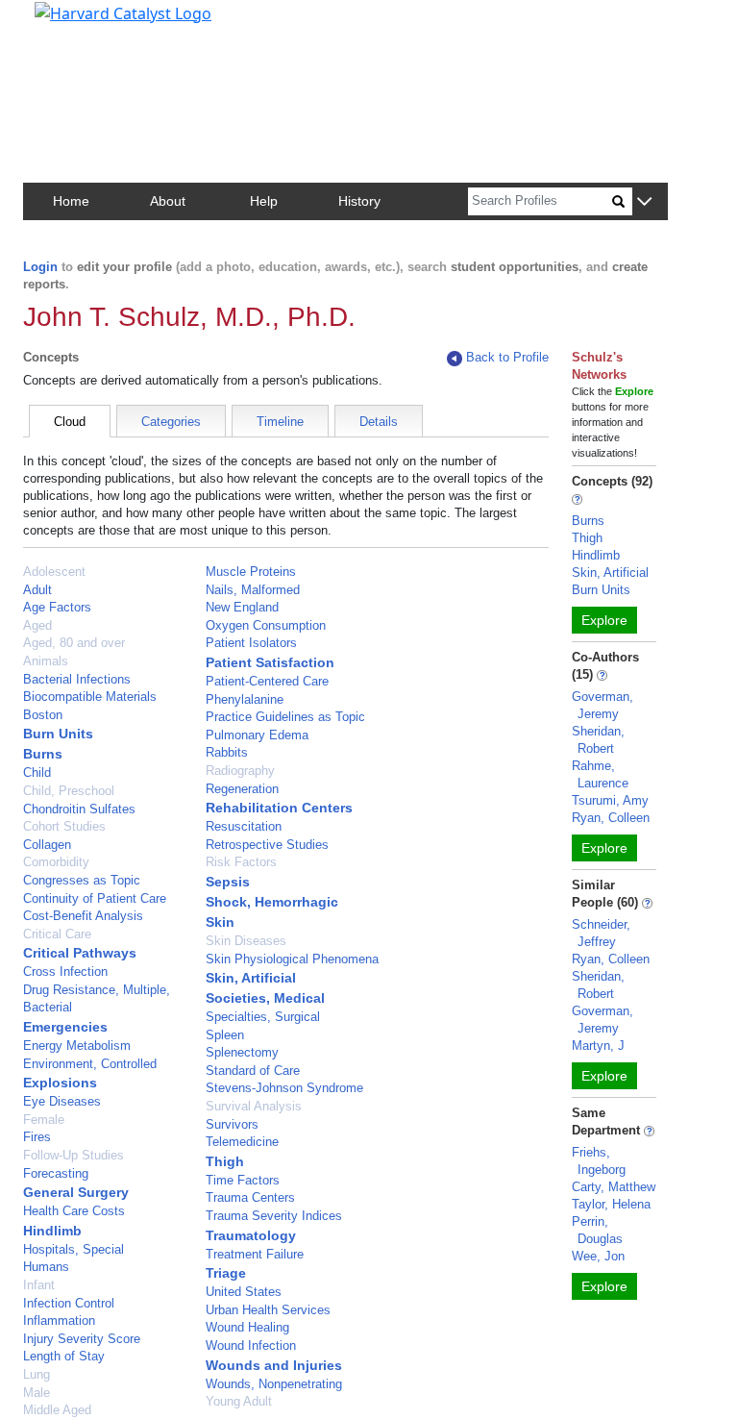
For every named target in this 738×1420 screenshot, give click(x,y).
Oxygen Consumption (266, 625)
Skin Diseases (246, 941)
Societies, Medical (265, 998)
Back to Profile (507, 357)
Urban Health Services (268, 1310)
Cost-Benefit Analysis (83, 916)
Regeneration (242, 789)
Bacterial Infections (77, 679)
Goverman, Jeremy (602, 705)
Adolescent (54, 571)
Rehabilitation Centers (279, 807)
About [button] (167, 201)
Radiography (240, 770)
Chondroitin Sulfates (79, 809)
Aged (37, 625)
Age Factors (57, 607)
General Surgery (76, 1192)
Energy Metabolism (77, 1045)
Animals (45, 661)
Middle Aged (57, 1410)
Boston (42, 715)
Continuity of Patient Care (94, 898)
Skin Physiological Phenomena (292, 959)
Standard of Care (253, 1070)
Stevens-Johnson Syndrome (284, 1088)
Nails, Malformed (253, 590)
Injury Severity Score (81, 1339)
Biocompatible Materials (90, 696)
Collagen (47, 844)
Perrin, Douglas (597, 1230)
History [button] (359, 201)
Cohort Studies (64, 826)
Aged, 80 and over (74, 642)
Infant (39, 1285)
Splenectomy (242, 1052)
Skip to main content (80, 23)
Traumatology (251, 1235)
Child (37, 772)
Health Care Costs (74, 1211)
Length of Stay (64, 1356)
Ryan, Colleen (611, 817)
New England (242, 607)
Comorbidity (56, 862)
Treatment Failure (255, 1254)
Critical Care (57, 934)
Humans (46, 1266)
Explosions (60, 1082)
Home (71, 201)
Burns (42, 753)
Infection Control (68, 1303)
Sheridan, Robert (598, 740)
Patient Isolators (251, 642)
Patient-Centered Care (267, 681)
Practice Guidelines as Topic (285, 717)
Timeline (280, 421)
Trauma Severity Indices (274, 1215)
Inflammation (59, 1320)
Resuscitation (244, 826)
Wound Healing (247, 1327)
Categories (171, 421)
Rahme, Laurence (600, 774)
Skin (220, 922)
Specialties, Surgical (263, 1016)
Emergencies (65, 1026)
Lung (36, 1374)
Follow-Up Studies (73, 1155)
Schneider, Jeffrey (601, 933)
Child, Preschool (68, 791)
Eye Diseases (62, 1101)
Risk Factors (241, 862)
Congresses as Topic (81, 880)
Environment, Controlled (90, 1064)
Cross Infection (65, 971)
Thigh (225, 1161)
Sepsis (228, 881)
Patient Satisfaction (270, 662)
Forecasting (55, 1173)
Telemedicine (242, 1141)
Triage (226, 1273)
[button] (644, 202)
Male (36, 1392)
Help (264, 201)
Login (40, 267)
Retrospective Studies (267, 844)
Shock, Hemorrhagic (272, 901)
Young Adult (239, 1401)
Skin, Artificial (251, 977)
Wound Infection (251, 1345)
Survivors (232, 1124)
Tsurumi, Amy (610, 800)
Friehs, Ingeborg (599, 1161)
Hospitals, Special (73, 1249)
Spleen (225, 1035)
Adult (37, 590)
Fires (37, 1137)
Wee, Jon (598, 1256)
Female (43, 1119)
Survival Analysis (254, 1106)
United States (244, 1291)
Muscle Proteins (251, 571)
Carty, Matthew (613, 1187)
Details (378, 421)
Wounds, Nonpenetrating (274, 1384)
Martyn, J (598, 1045)
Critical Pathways (79, 952)
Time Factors (243, 1180)
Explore (604, 620)
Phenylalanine (244, 699)
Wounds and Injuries (274, 1365)
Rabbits (227, 752)
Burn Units (58, 733)
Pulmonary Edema (257, 735)
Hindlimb (52, 1230)
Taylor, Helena (611, 1204)
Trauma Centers (250, 1197)
